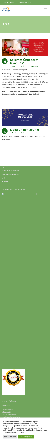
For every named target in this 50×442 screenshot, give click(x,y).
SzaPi (14, 66)
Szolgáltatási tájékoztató (10, 174)
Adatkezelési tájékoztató (10, 171)
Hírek (22, 66)
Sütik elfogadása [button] (26, 437)
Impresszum (6, 167)
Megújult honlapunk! (24, 130)
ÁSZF (3, 178)
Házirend (5, 182)
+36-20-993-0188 (9, 2)
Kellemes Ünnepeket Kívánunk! (24, 61)
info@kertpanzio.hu (24, 2)
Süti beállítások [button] (10, 437)
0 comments (33, 66)
